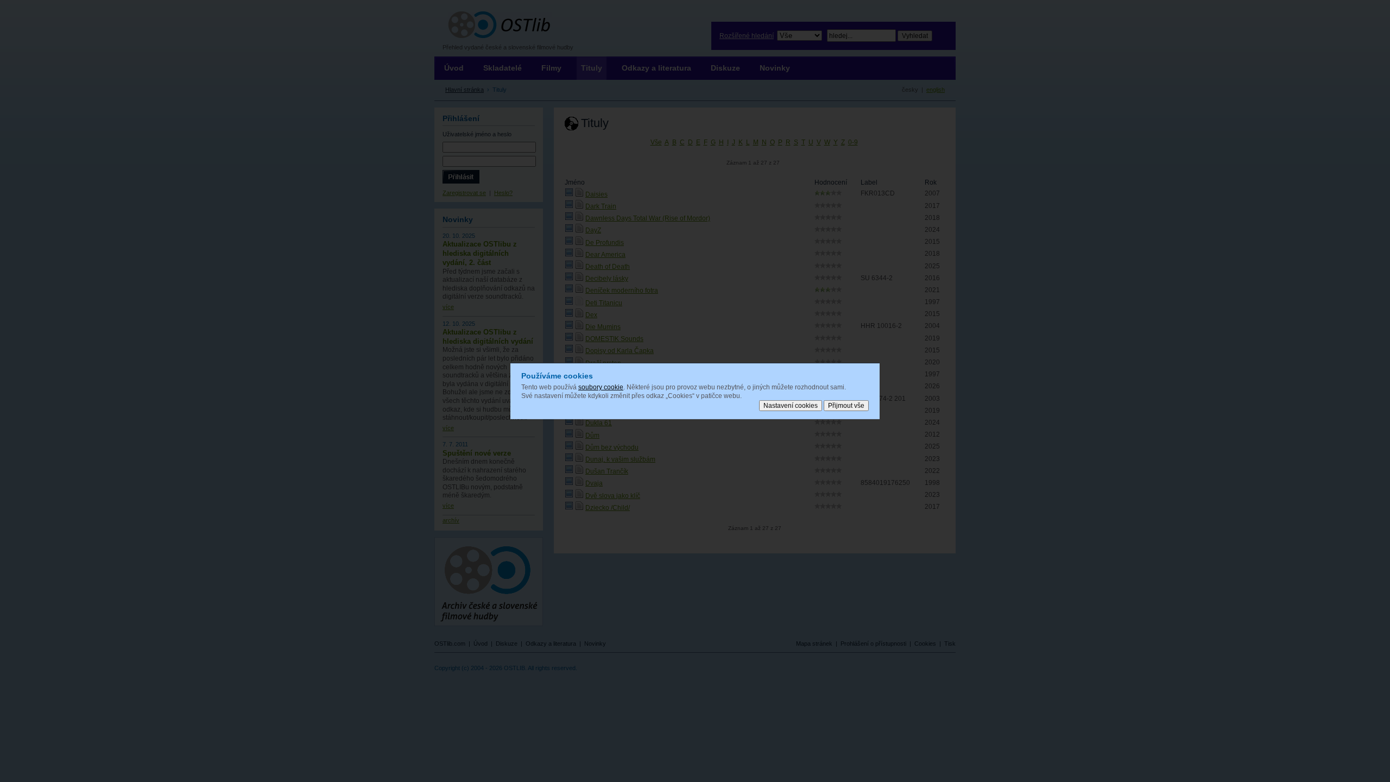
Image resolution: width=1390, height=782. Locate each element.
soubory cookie (600, 387)
